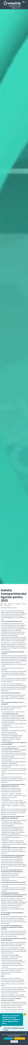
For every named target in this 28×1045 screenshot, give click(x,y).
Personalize (14, 1041)
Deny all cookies (20, 1038)
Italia (6, 603)
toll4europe (7, 605)
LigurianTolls (12, 603)
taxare (24, 603)
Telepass (18, 603)
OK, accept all (8, 1038)
